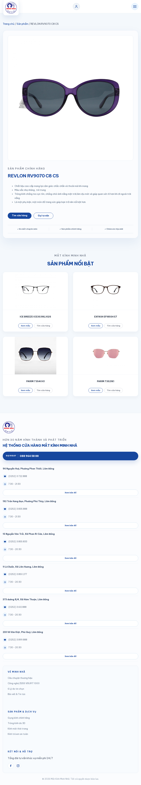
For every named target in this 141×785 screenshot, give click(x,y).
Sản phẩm (22, 23)
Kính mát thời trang (18, 728)
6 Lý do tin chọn (16, 689)
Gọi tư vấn (43, 215)
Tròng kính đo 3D (16, 723)
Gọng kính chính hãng (19, 718)
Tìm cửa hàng (19, 215)
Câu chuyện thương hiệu (20, 678)
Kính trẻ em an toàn (18, 734)
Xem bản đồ (70, 492)
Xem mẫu (25, 326)
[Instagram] (18, 766)
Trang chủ (8, 23)
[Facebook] (11, 766)
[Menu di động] (134, 6)
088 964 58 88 (22, 456)
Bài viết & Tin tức (16, 694)
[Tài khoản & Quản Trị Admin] (76, 6)
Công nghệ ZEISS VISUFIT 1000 (24, 683)
